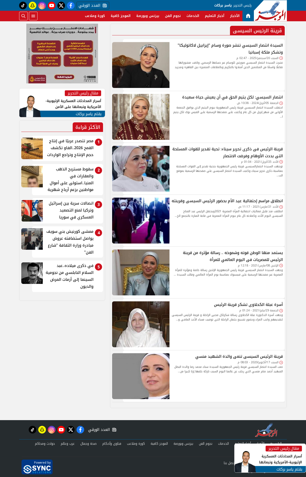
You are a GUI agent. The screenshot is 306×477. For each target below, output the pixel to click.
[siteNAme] (270, 10)
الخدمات (192, 16)
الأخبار (235, 16)
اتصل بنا (229, 463)
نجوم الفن (173, 16)
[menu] (33, 16)
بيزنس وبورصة (147, 16)
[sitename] (266, 430)
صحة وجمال (88, 443)
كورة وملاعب (95, 16)
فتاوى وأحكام (111, 443)
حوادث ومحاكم (45, 443)
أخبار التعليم (214, 16)
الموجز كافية (121, 16)
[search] (23, 16)
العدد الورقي (88, 5)
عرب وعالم (68, 443)
